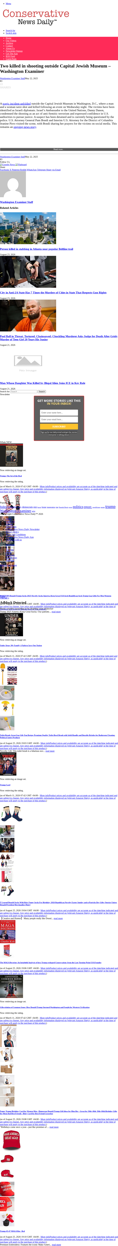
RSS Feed (10, 56)
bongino (12, 506)
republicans (96, 507)
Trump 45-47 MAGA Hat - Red (12, 1231)
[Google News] (8, 164)
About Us (10, 48)
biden (3, 507)
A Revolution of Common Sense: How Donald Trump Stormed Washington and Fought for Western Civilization (45, 1007)
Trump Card (5, 785)
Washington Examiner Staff (12, 78)
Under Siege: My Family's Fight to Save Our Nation (21, 645)
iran (57, 507)
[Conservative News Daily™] (36, 25)
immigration (51, 507)
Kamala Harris (63, 507)
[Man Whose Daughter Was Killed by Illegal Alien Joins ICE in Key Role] (28, 377)
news (70, 507)
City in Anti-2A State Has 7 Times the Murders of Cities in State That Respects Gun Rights (53, 292)
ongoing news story (25, 126)
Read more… (59, 149)
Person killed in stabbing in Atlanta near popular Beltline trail (36, 249)
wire (33, 511)
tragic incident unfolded (17, 103)
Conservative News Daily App (20, 537)
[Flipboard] (21, 164)
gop (35, 507)
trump (110, 506)
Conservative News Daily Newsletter (23, 529)
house (44, 507)
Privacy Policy (12, 532)
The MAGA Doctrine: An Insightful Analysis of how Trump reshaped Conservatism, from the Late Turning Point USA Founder (50, 962)
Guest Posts (11, 59)
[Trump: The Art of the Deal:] (11, 466)
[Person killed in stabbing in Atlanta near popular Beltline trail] (28, 243)
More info (58, 489)
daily (20, 507)
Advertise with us (14, 540)
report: (88, 506)
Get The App (12, 53)
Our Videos (11, 40)
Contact (9, 46)
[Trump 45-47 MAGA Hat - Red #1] (7, 1165)
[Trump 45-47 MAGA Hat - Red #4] (7, 1210)
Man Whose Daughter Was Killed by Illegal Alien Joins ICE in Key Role (42, 383)
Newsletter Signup (14, 51)
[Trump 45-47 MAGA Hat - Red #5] (7, 1225)
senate (103, 507)
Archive (9, 43)
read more (56, 611)
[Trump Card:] (8, 775)
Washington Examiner (15, 511)
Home (8, 38)
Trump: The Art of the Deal (11, 476)
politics (78, 507)
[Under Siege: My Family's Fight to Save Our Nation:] (11, 635)
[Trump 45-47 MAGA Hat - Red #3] (7, 1195)
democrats (27, 506)
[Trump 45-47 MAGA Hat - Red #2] (7, 1180)
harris (39, 507)
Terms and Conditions (16, 534)
